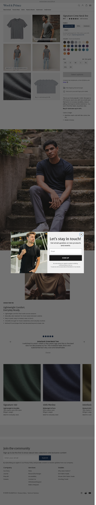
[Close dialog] (81, 234)
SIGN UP (65, 258)
